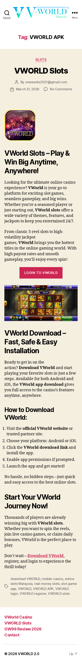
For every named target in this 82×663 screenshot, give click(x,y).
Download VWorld (46, 555)
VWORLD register (33, 593)
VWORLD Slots (41, 71)
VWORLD (24, 589)
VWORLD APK (43, 589)
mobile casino (52, 579)
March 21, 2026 (27, 89)
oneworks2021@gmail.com (46, 82)
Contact (11, 635)
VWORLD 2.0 (28, 654)
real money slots (47, 584)
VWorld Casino (18, 617)
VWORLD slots (59, 593)
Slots (41, 59)
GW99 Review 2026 (22, 629)
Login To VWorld (41, 273)
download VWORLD (25, 579)
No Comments (61, 89)
